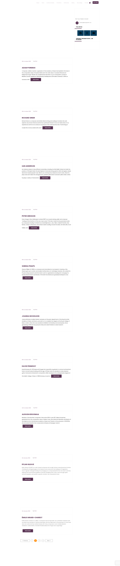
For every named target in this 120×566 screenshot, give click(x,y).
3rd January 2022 (26, 458)
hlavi (36, 61)
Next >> (49, 540)
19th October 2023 (26, 61)
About (37, 2)
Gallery (73, 2)
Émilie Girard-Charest (32, 517)
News (43, 2)
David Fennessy (29, 366)
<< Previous (25, 540)
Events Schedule (50, 2)
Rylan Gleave (28, 464)
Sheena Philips (28, 266)
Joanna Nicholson (30, 316)
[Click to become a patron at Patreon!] (87, 45)
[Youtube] (93, 33)
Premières (59, 2)
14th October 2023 (26, 408)
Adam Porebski (28, 68)
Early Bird (95, 2)
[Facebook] (80, 33)
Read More (36, 79)
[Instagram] (87, 33)
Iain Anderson (28, 166)
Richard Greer (28, 118)
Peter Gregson (28, 216)
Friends (86, 2)
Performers (66, 2)
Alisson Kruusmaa (30, 414)
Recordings (79, 2)
